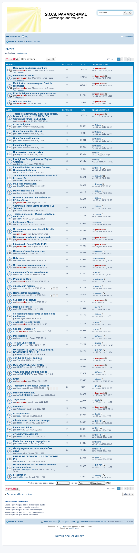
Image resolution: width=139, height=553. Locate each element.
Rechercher (125, 13)
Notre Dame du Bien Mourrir (28, 131)
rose (97, 329)
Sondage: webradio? (24, 329)
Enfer (16, 378)
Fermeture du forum (23, 75)
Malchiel (19, 477)
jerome (19, 338)
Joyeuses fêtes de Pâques (26, 322)
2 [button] (121, 59)
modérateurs (22, 53)
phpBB (61, 526)
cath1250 (20, 274)
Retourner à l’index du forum (20, 494)
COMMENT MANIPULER (25, 434)
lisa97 (18, 309)
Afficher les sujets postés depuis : (42, 483)
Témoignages (18, 72)
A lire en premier (22, 101)
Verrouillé (11, 59)
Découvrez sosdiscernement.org (30, 68)
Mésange (99, 279)
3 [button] (125, 59)
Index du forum (16, 522)
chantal (98, 379)
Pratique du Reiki (22, 279)
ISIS (97, 272)
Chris (97, 400)
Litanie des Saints (22, 427)
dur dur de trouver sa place (27, 358)
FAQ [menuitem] (26, 36)
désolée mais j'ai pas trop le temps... (32, 420)
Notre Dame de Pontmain (26, 138)
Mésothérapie (20, 336)
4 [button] (129, 59)
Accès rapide (14, 36)
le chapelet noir (21, 413)
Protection (20, 260)
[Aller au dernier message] (106, 68)
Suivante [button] (132, 59)
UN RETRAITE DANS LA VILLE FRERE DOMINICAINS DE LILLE (33, 351)
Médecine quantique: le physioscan (31, 441)
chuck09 (20, 253)
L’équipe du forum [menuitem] (68, 522)
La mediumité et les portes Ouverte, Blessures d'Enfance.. (32, 168)
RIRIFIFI (98, 168)
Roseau (19, 180)
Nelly (18, 155)
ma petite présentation (25, 183)
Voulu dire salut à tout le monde (30, 372)
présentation (19, 475)
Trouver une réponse (24, 343)
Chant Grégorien (22, 124)
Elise (18, 319)
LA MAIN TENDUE (24, 374)
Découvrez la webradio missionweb (32, 237)
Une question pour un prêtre (28, 152)
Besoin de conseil (22, 307)
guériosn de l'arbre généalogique (30, 272)
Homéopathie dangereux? (26, 293)
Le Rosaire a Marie (23, 222)
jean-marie (21, 70)
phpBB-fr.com (74, 528)
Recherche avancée (130, 13)
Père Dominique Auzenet (26, 469)
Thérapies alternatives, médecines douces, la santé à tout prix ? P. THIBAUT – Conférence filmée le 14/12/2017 (35, 116)
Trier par (74, 483)
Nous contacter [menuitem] (50, 522)
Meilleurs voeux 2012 (24, 392)
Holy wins (18, 258)
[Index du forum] (24, 19)
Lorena (98, 286)
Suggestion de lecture (24, 300)
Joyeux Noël (19, 399)
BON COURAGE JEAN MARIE (28, 365)
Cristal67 (99, 176)
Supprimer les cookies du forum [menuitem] (93, 522)
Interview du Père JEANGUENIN (29, 244)
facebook (18, 406)
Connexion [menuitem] (128, 36)
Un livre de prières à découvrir (29, 265)
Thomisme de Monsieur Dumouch (31, 385)
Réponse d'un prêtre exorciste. (29, 251)
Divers (9, 49)
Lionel (18, 388)
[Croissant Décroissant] (98, 483)
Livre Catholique (22, 145)
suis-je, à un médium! (24, 286)
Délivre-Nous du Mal (23, 190)
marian (19, 288)
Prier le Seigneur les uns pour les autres (34, 93)
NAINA (19, 345)
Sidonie (19, 127)
